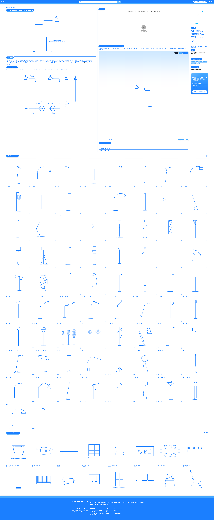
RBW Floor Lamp (161, 323)
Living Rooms (194, 69)
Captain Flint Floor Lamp (62, 189)
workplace (84, 62)
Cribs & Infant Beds (36, 465)
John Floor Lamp (187, 269)
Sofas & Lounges (136, 465)
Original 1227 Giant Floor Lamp (139, 323)
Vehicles (100, 510)
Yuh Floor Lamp (35, 404)
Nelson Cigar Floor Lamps (62, 323)
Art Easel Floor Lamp (61, 162)
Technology (101, 513)
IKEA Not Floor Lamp (112, 242)
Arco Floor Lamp (35, 162)
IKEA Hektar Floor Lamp (138, 215)
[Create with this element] (207, 9)
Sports (100, 511)
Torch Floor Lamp (61, 377)
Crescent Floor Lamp (112, 189)
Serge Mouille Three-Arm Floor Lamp (40, 350)
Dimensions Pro (109, 511)
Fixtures (95, 511)
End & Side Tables (10, 437)
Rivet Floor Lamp (187, 323)
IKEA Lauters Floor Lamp (37, 242)
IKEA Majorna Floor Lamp (87, 242)
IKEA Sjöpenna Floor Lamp (37, 269)
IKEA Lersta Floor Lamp (62, 242)
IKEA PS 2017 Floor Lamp (188, 242)
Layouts (95, 513)
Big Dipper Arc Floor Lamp (189, 162)
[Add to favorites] (204, 9)
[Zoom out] (179, 139)
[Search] (119, 2)
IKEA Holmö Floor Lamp (163, 215)
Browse (107, 510)
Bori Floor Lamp (9, 189)
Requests (108, 513)
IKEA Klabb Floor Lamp (11, 242)
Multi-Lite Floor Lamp (36, 323)
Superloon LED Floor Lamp (138, 350)
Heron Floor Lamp (35, 215)
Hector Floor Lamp (10, 215)
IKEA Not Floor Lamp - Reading (139, 242)
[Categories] (212, 2)
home (78, 62)
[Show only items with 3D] (207, 156)
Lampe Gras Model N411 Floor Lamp (64, 296)
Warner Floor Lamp (187, 377)
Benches (59, 437)
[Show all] (183, 139)
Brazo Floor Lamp (35, 189)
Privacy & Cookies (117, 513)
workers (70, 61)
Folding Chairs (186, 465)
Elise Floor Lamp (136, 189)
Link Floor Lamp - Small (112, 296)
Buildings (96, 514)
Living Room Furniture (202, 61)
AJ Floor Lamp (9, 162)
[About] (209, 2)
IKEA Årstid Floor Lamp (112, 215)
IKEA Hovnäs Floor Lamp (188, 215)
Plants (91, 513)
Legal (115, 511)
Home (199, 69)
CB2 (134, 437)
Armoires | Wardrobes (112, 465)
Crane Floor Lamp (86, 189)
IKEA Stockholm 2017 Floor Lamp (115, 269)
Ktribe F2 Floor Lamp (10, 296)
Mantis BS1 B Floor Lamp (138, 296)
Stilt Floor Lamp (111, 350)
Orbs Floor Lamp (111, 323)
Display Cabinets (86, 437)
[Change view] (187, 139)
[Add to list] (205, 9)
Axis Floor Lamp (111, 162)
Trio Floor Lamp (111, 377)
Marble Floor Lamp (162, 296)
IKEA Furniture (35, 437)
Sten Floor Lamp (85, 350)
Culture (100, 514)
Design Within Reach (195, 63)
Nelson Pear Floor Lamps (87, 323)
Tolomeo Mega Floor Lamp (37, 377)
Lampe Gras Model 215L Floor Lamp (39, 296)
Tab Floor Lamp (161, 350)
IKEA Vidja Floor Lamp (137, 269)
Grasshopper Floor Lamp (188, 189)
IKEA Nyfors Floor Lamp (163, 242)
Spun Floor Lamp (60, 350)
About (115, 510)
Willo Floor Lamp (9, 404)
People (91, 510)
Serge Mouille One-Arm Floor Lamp (14, 350)
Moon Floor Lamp (10, 323)
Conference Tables (162, 437)
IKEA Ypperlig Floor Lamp (163, 269)
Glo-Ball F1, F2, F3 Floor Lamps (164, 189)
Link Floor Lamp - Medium (87, 296)
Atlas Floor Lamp (86, 162)
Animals (91, 511)
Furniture (8, 7)
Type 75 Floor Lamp (162, 377)
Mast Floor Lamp (187, 296)
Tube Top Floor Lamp (137, 377)
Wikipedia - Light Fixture (196, 54)
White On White (85, 465)
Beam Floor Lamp (162, 162)
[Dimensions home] (3, 1)
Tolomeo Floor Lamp (10, 377)
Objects (91, 514)
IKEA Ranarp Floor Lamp (11, 269)
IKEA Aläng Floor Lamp (62, 215)
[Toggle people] (185, 139)
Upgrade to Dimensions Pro (199, 91)
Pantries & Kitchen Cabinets (12, 465)
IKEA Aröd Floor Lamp (87, 215)
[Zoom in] (181, 139)
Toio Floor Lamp (186, 350)
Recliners (59, 465)
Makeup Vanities (161, 465)
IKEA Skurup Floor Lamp (62, 269)
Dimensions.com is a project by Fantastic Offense (80, 510)
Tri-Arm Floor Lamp (86, 377)
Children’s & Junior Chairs (113, 437)
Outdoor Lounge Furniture (189, 437)
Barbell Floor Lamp (137, 162)
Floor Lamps (13, 7)
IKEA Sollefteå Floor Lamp (87, 269)
